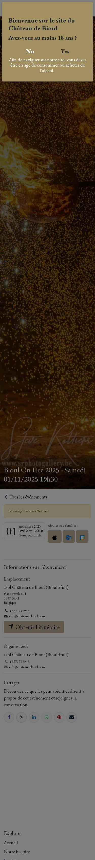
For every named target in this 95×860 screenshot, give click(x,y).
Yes (65, 51)
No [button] (30, 51)
